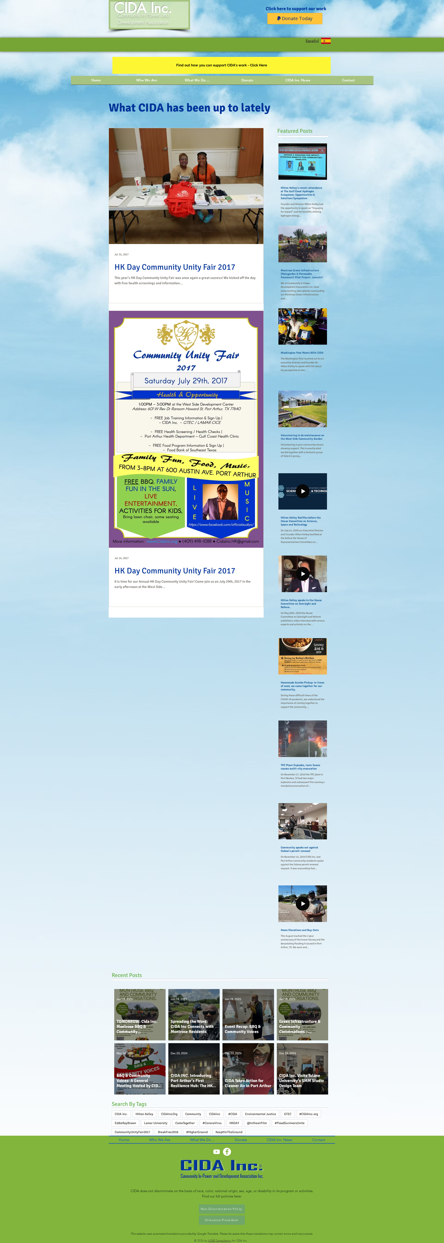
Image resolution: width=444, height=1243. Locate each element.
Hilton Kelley (144, 1114)
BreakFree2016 (168, 1132)
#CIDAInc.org (308, 1114)
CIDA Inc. (121, 1114)
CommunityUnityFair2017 (132, 1132)
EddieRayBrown (125, 1123)
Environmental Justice (260, 1114)
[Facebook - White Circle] (227, 1152)
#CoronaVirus (212, 1123)
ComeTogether (185, 1123)
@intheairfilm (257, 1123)
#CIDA (232, 1114)
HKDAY (234, 1123)
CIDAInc (214, 1114)
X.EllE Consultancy (219, 1241)
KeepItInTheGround (229, 1132)
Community (193, 1114)
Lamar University (155, 1123)
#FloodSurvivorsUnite (290, 1123)
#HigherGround (197, 1132)
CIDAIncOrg (169, 1114)
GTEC (287, 1114)
